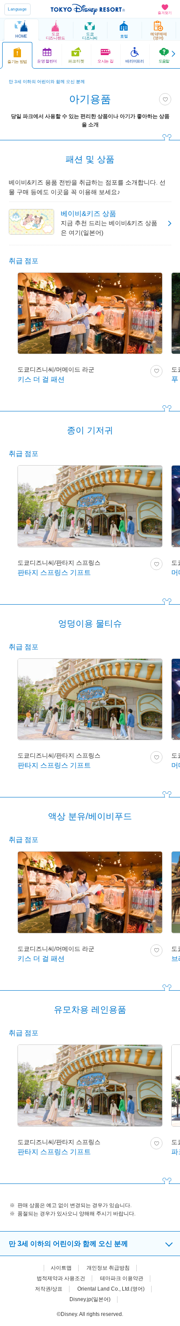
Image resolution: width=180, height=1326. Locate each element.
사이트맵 (61, 1268)
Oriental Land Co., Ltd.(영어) (111, 1289)
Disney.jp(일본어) (90, 1299)
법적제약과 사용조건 (61, 1278)
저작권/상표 (48, 1289)
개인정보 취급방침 (108, 1268)
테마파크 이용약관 (121, 1278)
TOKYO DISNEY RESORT (88, 9)
